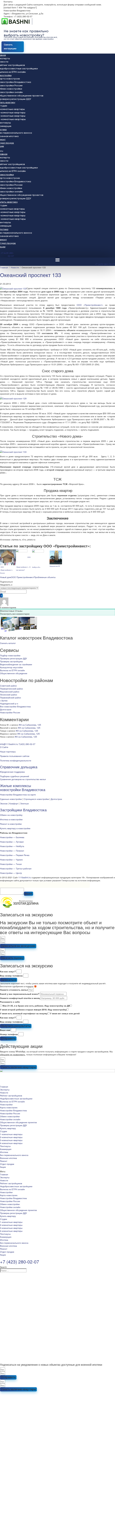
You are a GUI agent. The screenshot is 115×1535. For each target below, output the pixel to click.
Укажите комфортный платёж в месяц (20, 998)
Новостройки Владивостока (13, 1110)
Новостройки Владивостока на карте (18, 794)
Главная (4, 1086)
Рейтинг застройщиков (11, 1095)
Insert (28, 893)
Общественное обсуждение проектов (18, 1122)
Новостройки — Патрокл (12, 850)
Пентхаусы (5, 1146)
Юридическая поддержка (12, 771)
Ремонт (3, 1160)
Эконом (3, 803)
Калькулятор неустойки (11, 667)
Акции (3, 1166)
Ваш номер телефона (11, 975)
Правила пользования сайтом (14, 755)
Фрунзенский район (9, 691)
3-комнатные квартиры (11, 1140)
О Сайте (4, 747)
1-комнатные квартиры (11, 1134)
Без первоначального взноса (14, 1155)
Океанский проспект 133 (30, 275)
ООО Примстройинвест (22, 577)
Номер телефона (9, 1034)
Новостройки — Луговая (12, 841)
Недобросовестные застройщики (16, 1098)
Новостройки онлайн (10, 1119)
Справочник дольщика (18, 766)
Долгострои (5, 709)
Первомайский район (10, 697)
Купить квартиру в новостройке (15, 828)
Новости (4, 1092)
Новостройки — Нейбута (12, 846)
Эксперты (4, 1089)
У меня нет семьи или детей (65, 1013)
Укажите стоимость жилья (14, 989)
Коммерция (5, 1149)
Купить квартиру (8, 1128)
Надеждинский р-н (9, 703)
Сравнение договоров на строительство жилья (23, 779)
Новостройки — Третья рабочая (15, 868)
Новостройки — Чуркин (11, 859)
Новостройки (6, 1104)
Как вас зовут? (8, 971)
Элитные (24, 803)
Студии (3, 1131)
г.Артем (3, 700)
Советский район (8, 685)
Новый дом (5, 577)
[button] (8, 643)
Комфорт (13, 803)
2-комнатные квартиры (11, 1137)
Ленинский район (8, 694)
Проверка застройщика (11, 661)
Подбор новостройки (10, 655)
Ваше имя (5, 1030)
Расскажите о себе (10, 1001)
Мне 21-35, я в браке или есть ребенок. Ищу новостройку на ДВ (36, 1005)
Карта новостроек (8, 1107)
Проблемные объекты (45, 577)
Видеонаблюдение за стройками (16, 664)
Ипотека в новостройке (11, 819)
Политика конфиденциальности (15, 760)
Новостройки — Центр (11, 872)
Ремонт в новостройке (11, 823)
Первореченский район (11, 688)
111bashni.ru (24, 877)
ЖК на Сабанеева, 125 (30, 724)
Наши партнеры (8, 751)
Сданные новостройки (11, 798)
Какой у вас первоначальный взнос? (19, 993)
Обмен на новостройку (11, 814)
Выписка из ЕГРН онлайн (12, 670)
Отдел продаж (7, 1163)
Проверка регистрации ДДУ (13, 658)
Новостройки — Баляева (12, 837)
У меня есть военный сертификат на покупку (23, 1013)
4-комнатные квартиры (11, 1143)
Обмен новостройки (10, 1116)
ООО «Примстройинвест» (90, 304)
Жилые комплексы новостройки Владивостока (22, 787)
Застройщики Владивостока (23, 809)
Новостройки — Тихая (11, 863)
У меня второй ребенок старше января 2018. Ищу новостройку (33, 1009)
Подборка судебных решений (14, 776)
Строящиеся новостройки (36, 798)
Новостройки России (10, 712)
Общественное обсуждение (13, 673)
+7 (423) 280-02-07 (105, 264)
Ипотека (4, 1152)
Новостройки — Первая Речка (14, 855)
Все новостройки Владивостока (15, 706)
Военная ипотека (8, 1157)
